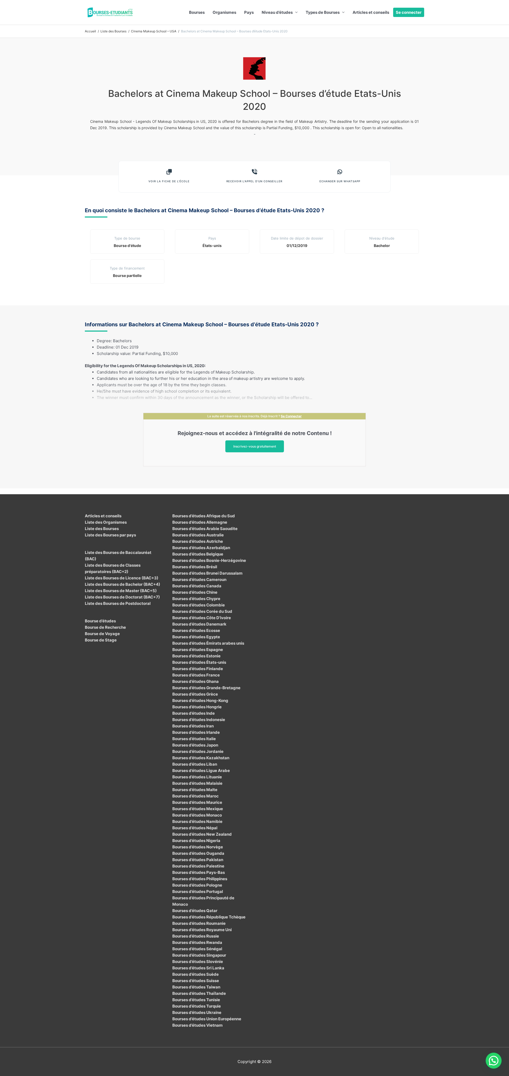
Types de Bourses (323, 12)
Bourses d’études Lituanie (197, 776)
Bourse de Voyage (102, 633)
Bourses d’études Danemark (199, 624)
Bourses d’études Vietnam (197, 1025)
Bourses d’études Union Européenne (206, 1018)
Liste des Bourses (102, 528)
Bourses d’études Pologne (197, 885)
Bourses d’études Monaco (197, 815)
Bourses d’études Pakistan (197, 859)
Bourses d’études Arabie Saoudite (205, 528)
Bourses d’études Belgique (197, 554)
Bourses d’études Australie (198, 534)
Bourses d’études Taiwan (196, 987)
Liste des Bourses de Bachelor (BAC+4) (122, 584)
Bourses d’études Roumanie (199, 923)
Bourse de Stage (101, 640)
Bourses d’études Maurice (197, 802)
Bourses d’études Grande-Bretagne (206, 687)
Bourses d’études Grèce (195, 694)
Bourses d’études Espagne (197, 649)
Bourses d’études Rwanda (197, 942)
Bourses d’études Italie (194, 738)
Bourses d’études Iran (193, 725)
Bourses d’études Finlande (197, 668)
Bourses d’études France (196, 675)
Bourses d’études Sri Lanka (198, 967)
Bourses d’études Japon (195, 745)
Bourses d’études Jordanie (197, 751)
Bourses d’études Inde (193, 713)
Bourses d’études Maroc (195, 796)
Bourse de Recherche (105, 627)
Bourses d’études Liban (194, 764)
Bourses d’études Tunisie (196, 999)
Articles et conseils (371, 12)
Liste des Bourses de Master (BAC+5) (121, 590)
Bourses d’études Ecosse (196, 630)
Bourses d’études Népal (194, 827)
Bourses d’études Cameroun (199, 579)
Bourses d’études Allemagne (199, 522)
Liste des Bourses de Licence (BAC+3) (121, 577)
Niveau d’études (277, 12)
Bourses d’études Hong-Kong (200, 700)
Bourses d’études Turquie (196, 1006)
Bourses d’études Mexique (197, 808)
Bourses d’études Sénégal (197, 948)
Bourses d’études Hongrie (197, 706)
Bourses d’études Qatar (194, 910)
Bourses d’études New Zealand (202, 834)
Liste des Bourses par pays (110, 534)
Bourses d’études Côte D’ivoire (201, 617)
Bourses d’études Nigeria (196, 840)
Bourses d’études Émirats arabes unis (208, 643)
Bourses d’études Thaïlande (199, 993)
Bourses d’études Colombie (198, 605)
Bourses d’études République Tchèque (208, 916)
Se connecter (409, 12)
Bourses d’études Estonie (196, 655)
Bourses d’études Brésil (194, 566)
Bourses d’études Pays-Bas (198, 872)
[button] (494, 1061)
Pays (249, 12)
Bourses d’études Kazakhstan (200, 757)
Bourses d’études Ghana (195, 681)
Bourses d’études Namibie (197, 821)
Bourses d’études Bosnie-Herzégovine (209, 560)
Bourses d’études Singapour (199, 955)
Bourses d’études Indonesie (198, 719)
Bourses (197, 12)
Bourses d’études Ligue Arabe (201, 770)
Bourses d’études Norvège (197, 846)
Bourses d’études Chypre (196, 598)
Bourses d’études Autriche (197, 541)
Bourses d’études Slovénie (197, 961)
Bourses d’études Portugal (197, 891)
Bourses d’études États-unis (199, 662)
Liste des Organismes (106, 522)
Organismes (224, 12)
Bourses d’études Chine (194, 592)
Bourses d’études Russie (195, 936)
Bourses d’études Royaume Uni (202, 929)
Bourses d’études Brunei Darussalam (207, 573)
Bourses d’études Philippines (199, 878)
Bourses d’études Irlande (196, 732)
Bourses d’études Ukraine (196, 1012)
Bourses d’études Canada (196, 585)
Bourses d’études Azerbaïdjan (201, 547)
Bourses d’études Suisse (195, 980)
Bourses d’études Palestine (198, 866)
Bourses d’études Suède (195, 974)
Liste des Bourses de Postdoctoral (118, 603)
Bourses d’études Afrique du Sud (203, 515)
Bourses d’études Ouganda (198, 853)
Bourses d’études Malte (194, 789)
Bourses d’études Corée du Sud (202, 611)
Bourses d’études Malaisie (197, 783)
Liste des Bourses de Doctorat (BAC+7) (122, 597)
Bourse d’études (100, 620)
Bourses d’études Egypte (196, 636)
